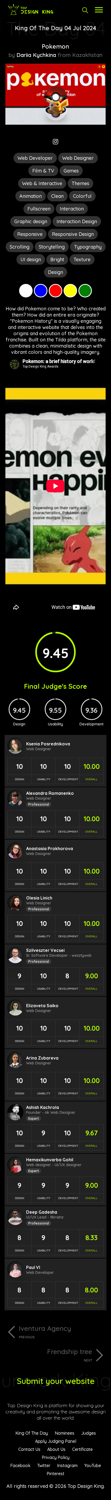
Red (55, 290)
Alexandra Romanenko (50, 793)
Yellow (70, 290)
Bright (57, 259)
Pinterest (55, 1473)
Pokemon (55, 46)
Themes (80, 183)
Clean (57, 196)
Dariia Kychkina (36, 55)
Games (71, 171)
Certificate (82, 1449)
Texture (82, 259)
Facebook (20, 1465)
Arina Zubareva (42, 1058)
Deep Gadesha (41, 1212)
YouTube (92, 1465)
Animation (30, 196)
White (26, 290)
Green (85, 290)
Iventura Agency (45, 1331)
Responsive (30, 234)
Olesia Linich (39, 898)
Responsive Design (73, 234)
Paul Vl (33, 1267)
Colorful (82, 196)
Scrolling (19, 247)
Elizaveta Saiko (42, 1005)
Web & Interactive (42, 183)
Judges (88, 1433)
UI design (30, 259)
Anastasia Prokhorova (49, 848)
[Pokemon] (55, 123)
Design (55, 272)
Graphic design (30, 221)
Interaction (72, 209)
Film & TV (43, 171)
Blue (40, 290)
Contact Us (29, 1449)
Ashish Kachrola (42, 1107)
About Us (56, 1449)
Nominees (64, 1433)
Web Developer (35, 158)
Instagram (67, 1465)
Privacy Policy (56, 1457)
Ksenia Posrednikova (48, 743)
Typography (88, 247)
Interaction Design (77, 221)
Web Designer (78, 158)
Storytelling (52, 247)
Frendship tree (69, 1354)
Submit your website (56, 1381)
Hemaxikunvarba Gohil (49, 1159)
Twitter (43, 1465)
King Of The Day (31, 1433)
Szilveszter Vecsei (45, 950)
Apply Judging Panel (55, 1441)
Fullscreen (38, 209)
